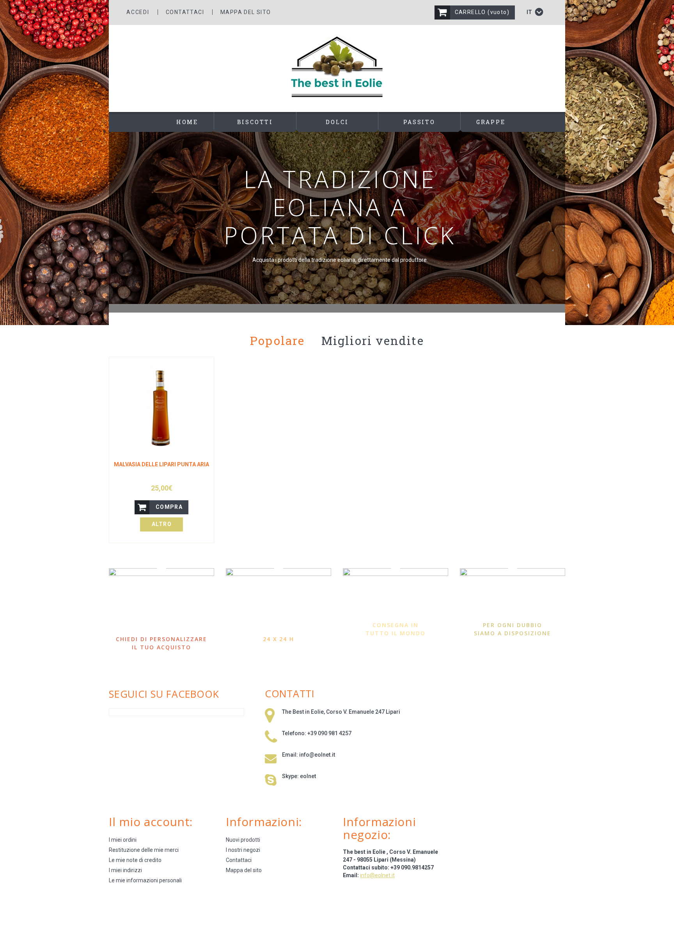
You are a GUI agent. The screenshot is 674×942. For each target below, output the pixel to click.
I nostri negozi (243, 850)
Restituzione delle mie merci (144, 850)
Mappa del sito (245, 12)
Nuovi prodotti (243, 840)
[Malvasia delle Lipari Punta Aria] (161, 409)
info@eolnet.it (317, 755)
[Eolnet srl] (337, 67)
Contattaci (185, 12)
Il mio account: (151, 822)
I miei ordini (123, 840)
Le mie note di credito (135, 860)
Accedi (137, 12)
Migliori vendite (372, 340)
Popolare (277, 340)
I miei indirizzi (125, 870)
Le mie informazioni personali (145, 880)
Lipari (393, 712)
